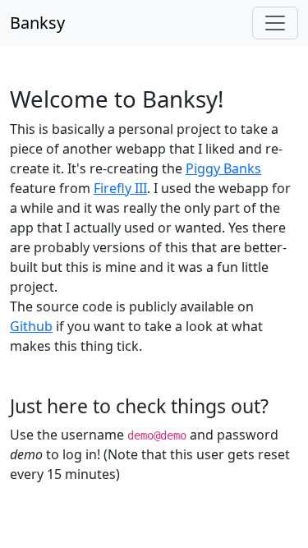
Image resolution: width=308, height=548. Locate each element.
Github (31, 326)
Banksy (37, 23)
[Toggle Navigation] (275, 23)
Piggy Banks (223, 168)
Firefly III (120, 188)
